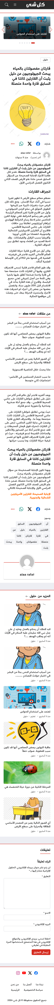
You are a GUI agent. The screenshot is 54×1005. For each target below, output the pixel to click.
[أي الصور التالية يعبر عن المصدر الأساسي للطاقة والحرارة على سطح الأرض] (27, 360)
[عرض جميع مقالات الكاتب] (46, 155)
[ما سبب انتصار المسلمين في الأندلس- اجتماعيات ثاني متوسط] (27, 378)
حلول (45, 59)
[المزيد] (13, 144)
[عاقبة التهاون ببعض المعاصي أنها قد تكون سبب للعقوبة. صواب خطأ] (27, 335)
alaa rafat (26, 153)
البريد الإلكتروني (41, 924)
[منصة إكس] (29, 144)
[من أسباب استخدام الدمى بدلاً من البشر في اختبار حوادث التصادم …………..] (27, 324)
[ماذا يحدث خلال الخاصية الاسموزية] (27, 369)
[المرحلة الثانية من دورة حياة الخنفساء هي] (27, 777)
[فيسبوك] (38, 144)
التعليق (46, 876)
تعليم (33, 716)
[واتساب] (21, 144)
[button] (33, 43)
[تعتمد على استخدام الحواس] (27, 28)
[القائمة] (15, 5)
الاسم (47, 912)
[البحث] (7, 5)
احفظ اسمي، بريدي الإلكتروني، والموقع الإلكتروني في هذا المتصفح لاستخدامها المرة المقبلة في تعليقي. (28, 941)
